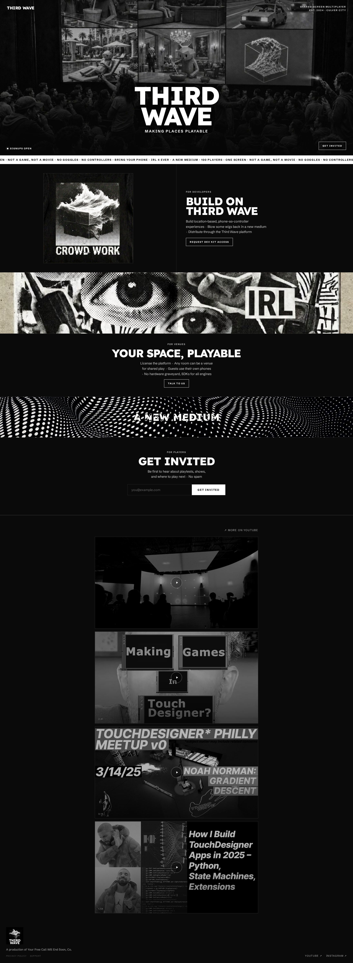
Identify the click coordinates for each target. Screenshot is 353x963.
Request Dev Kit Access (209, 241)
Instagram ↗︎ (336, 955)
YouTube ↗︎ (313, 955)
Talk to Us (176, 383)
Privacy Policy (16, 956)
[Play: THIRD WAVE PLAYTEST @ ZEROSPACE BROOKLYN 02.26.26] (176, 583)
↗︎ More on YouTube (241, 530)
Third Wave (20, 7)
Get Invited (332, 145)
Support (35, 956)
